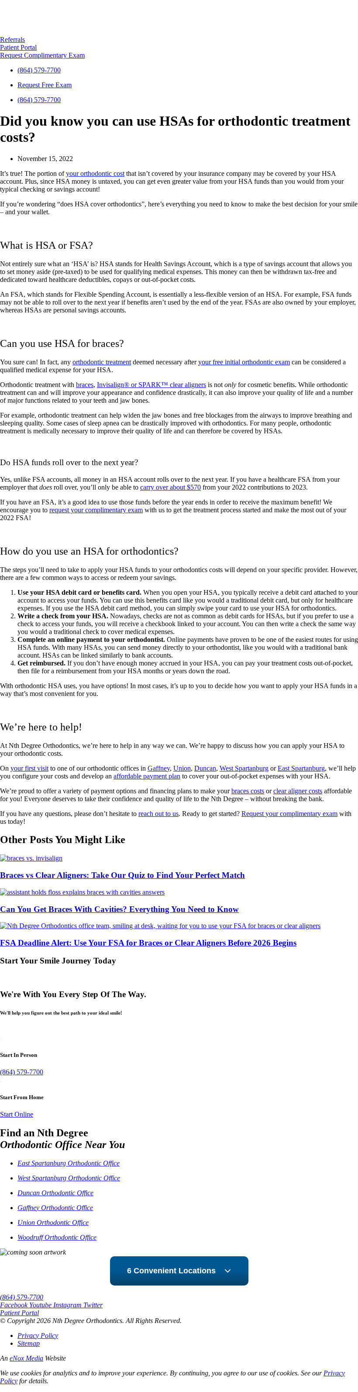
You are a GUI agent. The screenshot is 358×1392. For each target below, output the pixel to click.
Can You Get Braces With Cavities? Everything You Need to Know (119, 909)
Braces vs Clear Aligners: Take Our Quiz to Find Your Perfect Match (122, 875)
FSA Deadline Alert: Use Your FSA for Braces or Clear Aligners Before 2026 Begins (148, 942)
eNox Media (26, 1358)
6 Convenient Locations (171, 1270)
